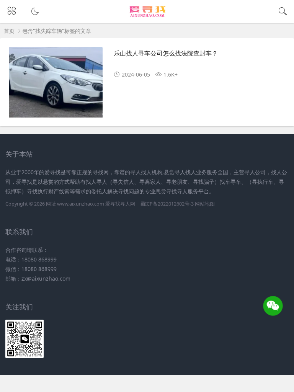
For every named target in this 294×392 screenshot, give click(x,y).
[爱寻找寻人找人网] (147, 16)
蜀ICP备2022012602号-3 (167, 204)
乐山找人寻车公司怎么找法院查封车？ (166, 53)
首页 (9, 30)
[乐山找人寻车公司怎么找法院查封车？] (56, 85)
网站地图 (205, 204)
